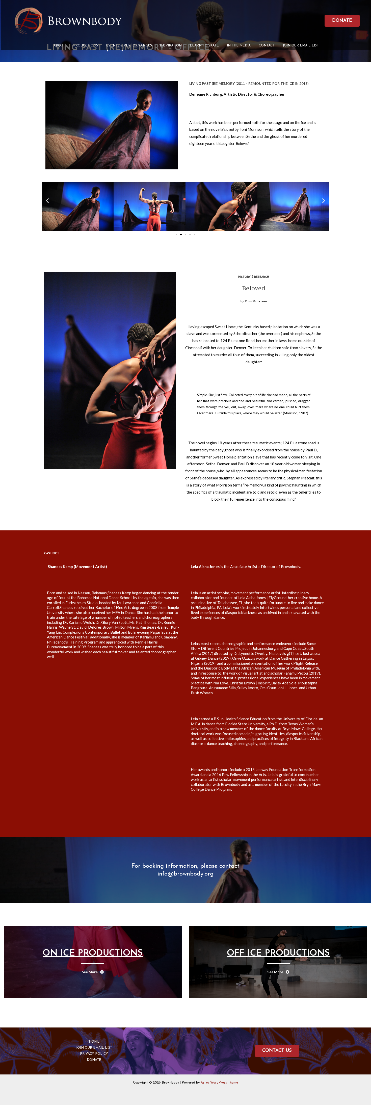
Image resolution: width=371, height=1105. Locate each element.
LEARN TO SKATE (204, 45)
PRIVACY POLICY (94, 1054)
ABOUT (59, 45)
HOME (94, 1041)
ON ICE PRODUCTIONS (93, 953)
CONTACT (267, 45)
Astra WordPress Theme (219, 1082)
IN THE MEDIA (239, 45)
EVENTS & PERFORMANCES (129, 45)
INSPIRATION (171, 45)
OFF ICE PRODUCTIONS (278, 953)
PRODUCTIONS (85, 45)
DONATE (94, 1060)
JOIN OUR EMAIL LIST (301, 45)
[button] (47, 200)
